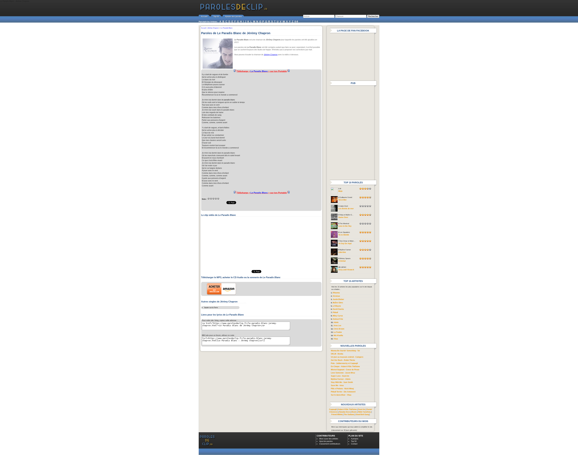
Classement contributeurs (329, 444)
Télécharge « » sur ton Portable (262, 71)
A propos (354, 439)
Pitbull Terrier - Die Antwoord (343, 392)
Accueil (204, 17)
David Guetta (338, 309)
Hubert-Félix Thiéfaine (347, 409)
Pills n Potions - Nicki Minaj (342, 389)
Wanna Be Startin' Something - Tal (345, 351)
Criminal (342, 261)
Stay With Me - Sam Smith (342, 382)
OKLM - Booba (337, 354)
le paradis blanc (228, 100)
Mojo (340, 191)
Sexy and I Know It (346, 270)
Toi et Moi (342, 200)
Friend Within (336, 414)
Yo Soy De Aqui (344, 243)
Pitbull (335, 312)
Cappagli (333, 409)
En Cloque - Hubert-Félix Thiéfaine (345, 366)
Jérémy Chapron (271, 55)
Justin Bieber (338, 299)
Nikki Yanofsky (364, 412)
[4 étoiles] (216, 198)
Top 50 (216, 17)
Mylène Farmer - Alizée (341, 379)
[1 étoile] (208, 198)
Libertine (342, 252)
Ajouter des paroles (233, 17)
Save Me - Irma (337, 385)
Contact (354, 444)
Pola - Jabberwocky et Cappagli (344, 363)
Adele (336, 322)
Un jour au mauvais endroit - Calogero (347, 357)
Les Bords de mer (346, 209)
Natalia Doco (344, 412)
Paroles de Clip (234, 10)
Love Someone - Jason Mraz (343, 373)
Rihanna (336, 293)
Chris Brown (339, 329)
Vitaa (336, 339)
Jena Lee (337, 326)
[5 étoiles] (218, 198)
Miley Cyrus (338, 316)
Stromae (336, 296)
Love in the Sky (344, 226)
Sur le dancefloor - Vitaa (341, 395)
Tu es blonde (343, 235)
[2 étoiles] (211, 198)
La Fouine (338, 332)
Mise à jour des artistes (328, 439)
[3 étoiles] (213, 198)
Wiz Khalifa (338, 335)
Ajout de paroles (326, 441)
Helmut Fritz (338, 319)
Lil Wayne (337, 306)
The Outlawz (349, 414)
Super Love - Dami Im (340, 376)
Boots (354, 412)
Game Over (343, 217)
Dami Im (361, 409)
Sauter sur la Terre (211, 307)
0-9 (296, 21)
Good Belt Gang (362, 414)
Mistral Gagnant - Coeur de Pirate (345, 370)
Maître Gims (338, 303)
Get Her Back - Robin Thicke (343, 360)
